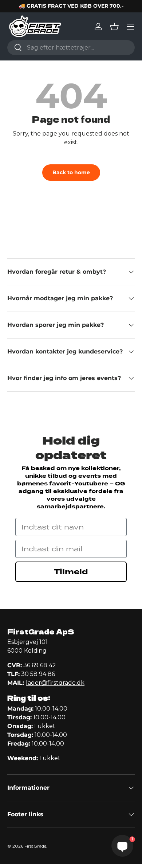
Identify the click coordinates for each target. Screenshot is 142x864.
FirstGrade (35, 846)
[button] (114, 27)
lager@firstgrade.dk (55, 682)
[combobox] (71, 47)
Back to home (71, 172)
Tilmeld (71, 571)
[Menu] (130, 27)
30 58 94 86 (38, 674)
